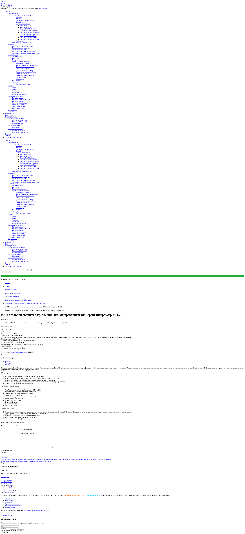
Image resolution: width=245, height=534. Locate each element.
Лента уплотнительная (19, 103)
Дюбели (15, 91)
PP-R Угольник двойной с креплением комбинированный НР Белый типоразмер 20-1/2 (86, 459)
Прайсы (11, 111)
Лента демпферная (18, 108)
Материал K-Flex (17, 127)
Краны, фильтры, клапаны (24, 70)
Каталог (7, 12)
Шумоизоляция (13, 55)
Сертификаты (12, 110)
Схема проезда (5, 477)
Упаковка (8, 363)
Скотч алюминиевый (19, 105)
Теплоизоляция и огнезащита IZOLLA (36, 510)
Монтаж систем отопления (13, 505)
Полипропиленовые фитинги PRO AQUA (18, 300)
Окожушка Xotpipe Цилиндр (29, 32)
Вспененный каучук (15, 125)
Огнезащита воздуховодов (20, 48)
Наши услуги (9, 115)
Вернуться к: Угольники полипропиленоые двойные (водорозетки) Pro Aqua (26, 461)
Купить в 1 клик (6, 346)
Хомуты (15, 89)
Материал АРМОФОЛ (19, 122)
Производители (10, 113)
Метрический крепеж (19, 94)
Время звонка (5, 530)
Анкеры (15, 87)
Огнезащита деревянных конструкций (24, 51)
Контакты (8, 136)
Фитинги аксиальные (23, 74)
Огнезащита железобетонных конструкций (26, 53)
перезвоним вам (6, 272)
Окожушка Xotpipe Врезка (28, 37)
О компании (9, 500)
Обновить (4, 452)
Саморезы (15, 92)
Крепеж (10, 86)
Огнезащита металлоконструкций (23, 46)
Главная (7, 283)
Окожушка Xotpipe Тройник (29, 30)
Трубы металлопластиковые (25, 67)
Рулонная (19, 17)
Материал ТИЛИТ (18, 123)
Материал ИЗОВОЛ (18, 130)
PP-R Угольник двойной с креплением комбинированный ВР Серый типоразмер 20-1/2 (29, 459)
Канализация (16, 80)
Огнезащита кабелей (19, 49)
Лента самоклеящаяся (19, 106)
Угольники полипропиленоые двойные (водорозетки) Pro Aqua (25, 303)
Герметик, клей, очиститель (21, 99)
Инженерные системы (15, 56)
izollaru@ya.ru (43, 8)
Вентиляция (16, 58)
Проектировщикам (11, 117)
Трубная (18, 18)
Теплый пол (20, 22)
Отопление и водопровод (20, 61)
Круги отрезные (17, 98)
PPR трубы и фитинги (23, 63)
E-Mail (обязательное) (27, 433)
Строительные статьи (12, 504)
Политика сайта (10, 507)
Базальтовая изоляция (15, 129)
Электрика (15, 82)
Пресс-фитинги (21, 77)
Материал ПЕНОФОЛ (19, 120)
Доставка (8, 134)
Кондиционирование (19, 60)
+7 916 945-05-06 (6, 482)
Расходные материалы (15, 96)
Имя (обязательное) (26, 429)
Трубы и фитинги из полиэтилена (27, 65)
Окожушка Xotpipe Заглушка (29, 39)
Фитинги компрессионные (25, 75)
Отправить (4, 457)
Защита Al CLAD (25, 25)
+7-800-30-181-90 (6, 487)
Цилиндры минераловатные (25, 20)
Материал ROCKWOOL (20, 132)
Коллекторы (20, 79)
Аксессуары (20, 41)
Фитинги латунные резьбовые (26, 72)
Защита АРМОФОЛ (26, 27)
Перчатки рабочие (18, 101)
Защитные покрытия (23, 24)
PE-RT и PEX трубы (22, 68)
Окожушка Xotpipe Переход (29, 34)
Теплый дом (9, 502)
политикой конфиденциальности (75, 495)
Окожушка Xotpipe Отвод (28, 36)
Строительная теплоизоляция (21, 43)
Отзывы (7, 365)
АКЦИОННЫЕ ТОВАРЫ (13, 137)
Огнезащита (12, 44)
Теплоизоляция (13, 13)
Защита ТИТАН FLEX (27, 29)
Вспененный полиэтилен (16, 118)
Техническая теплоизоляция (21, 15)
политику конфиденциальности (18, 352)
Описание (8, 361)
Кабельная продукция (23, 84)
